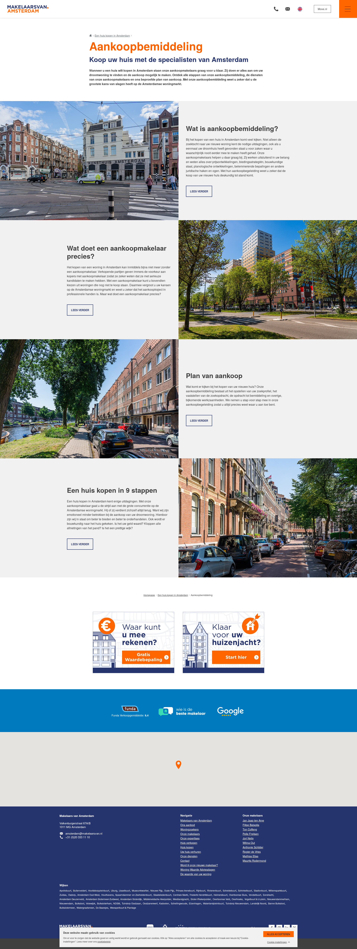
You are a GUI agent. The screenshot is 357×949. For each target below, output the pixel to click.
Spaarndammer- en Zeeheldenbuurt (133, 894)
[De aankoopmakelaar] (267, 279)
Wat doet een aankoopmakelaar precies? (116, 252)
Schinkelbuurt (245, 890)
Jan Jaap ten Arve (253, 820)
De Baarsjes (102, 907)
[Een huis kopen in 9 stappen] (267, 517)
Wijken (64, 885)
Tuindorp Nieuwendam (237, 903)
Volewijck (90, 903)
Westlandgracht (181, 899)
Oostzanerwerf (150, 903)
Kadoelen (164, 903)
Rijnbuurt (200, 890)
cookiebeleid (103, 941)
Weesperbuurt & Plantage (123, 907)
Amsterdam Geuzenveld (72, 899)
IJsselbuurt (124, 890)
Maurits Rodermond (254, 860)
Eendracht (268, 894)
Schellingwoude (179, 903)
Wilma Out (249, 843)
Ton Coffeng (250, 829)
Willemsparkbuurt (277, 890)
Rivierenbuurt (214, 890)
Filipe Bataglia (251, 825)
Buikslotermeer (67, 907)
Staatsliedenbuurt (162, 894)
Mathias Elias (250, 856)
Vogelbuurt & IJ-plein (255, 899)
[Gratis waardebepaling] (133, 642)
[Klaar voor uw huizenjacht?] (223, 642)
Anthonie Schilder (253, 847)
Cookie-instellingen (277, 942)
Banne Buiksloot (276, 903)
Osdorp (72, 894)
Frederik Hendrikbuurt (201, 894)
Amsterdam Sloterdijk (131, 899)
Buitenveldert (79, 890)
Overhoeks (237, 899)
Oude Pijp (169, 890)
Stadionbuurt (260, 890)
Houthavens (107, 894)
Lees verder (199, 191)
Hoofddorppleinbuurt (98, 890)
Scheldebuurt (229, 890)
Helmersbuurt (220, 894)
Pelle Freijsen (251, 834)
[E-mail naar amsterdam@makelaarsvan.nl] (287, 8)
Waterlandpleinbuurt (213, 903)
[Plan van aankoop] (89, 398)
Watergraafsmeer (85, 907)
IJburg (114, 890)
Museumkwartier (140, 890)
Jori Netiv (248, 838)
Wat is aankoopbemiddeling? (232, 128)
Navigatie (348, 9)
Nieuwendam (66, 903)
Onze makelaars (253, 815)
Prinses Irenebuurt (185, 890)
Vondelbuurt (255, 894)
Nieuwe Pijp (156, 890)
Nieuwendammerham (278, 899)
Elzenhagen (195, 903)
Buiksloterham (104, 903)
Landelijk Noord (258, 903)
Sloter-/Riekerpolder (201, 899)
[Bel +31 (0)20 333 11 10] (276, 8)
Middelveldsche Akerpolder (157, 899)
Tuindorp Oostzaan (131, 903)
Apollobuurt (65, 890)
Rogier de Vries (252, 852)
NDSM (116, 903)
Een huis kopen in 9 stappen (112, 490)
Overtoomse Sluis (238, 894)
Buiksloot (79, 903)
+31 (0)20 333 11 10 (77, 837)
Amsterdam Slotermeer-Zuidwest (102, 899)
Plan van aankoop (214, 375)
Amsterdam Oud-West (88, 894)
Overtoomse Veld (221, 899)
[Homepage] (92, 9)
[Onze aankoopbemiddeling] (89, 160)
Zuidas (63, 894)
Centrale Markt (180, 894)
